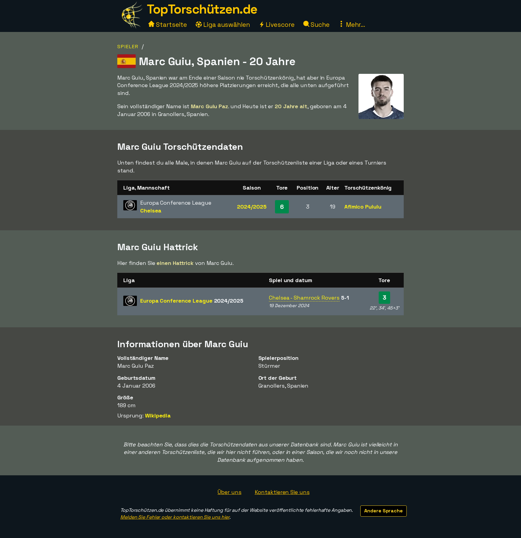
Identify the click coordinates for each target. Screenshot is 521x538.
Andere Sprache (383, 511)
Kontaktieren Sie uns (282, 492)
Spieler (128, 46)
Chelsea (150, 210)
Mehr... (354, 24)
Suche (319, 24)
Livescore (279, 24)
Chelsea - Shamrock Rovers (304, 297)
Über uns (229, 492)
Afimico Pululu (362, 206)
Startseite (170, 24)
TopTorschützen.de (202, 9)
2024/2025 (251, 206)
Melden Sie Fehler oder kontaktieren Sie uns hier (174, 517)
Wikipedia (158, 415)
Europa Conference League (191, 300)
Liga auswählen (226, 24)
